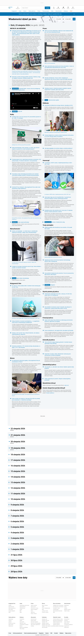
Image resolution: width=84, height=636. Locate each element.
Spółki (43, 606)
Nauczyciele (22, 621)
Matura (21, 625)
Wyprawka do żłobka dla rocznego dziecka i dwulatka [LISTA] (59, 105)
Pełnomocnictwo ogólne (53, 100)
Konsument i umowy (34, 608)
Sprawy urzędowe (34, 609)
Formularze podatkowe (68, 624)
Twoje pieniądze (45, 11)
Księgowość (14, 11)
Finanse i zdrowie (45, 612)
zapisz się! (66, 385)
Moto (52, 11)
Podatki (10, 605)
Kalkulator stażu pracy (46, 624)
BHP (20, 610)
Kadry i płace (11, 624)
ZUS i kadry (11, 609)
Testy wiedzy (22, 628)
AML (54, 612)
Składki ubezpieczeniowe (57, 621)
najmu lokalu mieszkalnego (23, 278)
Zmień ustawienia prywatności (30, 633)
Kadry (20, 11)
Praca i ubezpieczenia (46, 608)
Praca (32, 610)
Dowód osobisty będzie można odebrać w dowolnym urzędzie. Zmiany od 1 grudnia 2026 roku (40, 14)
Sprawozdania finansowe (57, 610)
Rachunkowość (11, 606)
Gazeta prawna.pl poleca (51, 291)
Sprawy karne (33, 606)
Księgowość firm (15, 283)
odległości (52, 285)
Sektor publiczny (32, 11)
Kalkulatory (44, 617)
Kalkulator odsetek (45, 623)
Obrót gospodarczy (12, 608)
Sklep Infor (33, 612)
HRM (21, 612)
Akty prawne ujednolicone (35, 624)
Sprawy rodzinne (34, 605)
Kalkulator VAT (44, 621)
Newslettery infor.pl (49, 383)
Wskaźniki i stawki (57, 617)
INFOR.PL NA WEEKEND (18, 28)
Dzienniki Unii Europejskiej (35, 623)
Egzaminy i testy (23, 623)
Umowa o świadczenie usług (58, 222)
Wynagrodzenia (22, 606)
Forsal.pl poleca (48, 318)
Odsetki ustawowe (56, 624)
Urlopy (21, 609)
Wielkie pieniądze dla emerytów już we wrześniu (53, 257)
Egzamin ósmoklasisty (24, 627)
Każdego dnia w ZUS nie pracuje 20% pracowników (21, 144)
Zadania (10, 621)
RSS (51, 633)
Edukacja (66, 11)
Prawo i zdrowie (34, 613)
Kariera (47, 633)
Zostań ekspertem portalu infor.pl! (54, 388)
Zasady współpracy (50, 392)
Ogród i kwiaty (66, 610)
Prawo (39, 11)
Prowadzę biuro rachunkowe (58, 606)
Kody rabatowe (67, 621)
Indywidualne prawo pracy (24, 605)
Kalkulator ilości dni (45, 620)
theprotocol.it (66, 625)
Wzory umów (66, 623)
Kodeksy (32, 625)
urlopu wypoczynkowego (23, 222)
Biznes (25, 11)
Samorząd (46, 160)
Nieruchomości (59, 11)
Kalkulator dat (44, 619)
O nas (10, 633)
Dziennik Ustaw (33, 619)
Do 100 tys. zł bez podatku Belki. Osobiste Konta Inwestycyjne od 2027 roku (25, 318)
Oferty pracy (66, 627)
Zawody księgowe (12, 610)
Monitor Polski (33, 620)
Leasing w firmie (45, 610)
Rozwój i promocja (12, 623)
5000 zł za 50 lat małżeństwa (50, 63)
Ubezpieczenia (22, 608)
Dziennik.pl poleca (49, 340)
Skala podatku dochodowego (58, 625)
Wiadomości (66, 605)
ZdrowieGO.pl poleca (49, 365)
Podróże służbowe (56, 623)
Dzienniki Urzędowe (34, 621)
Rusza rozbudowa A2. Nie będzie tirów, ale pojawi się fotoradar (59, 330)
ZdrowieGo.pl (66, 619)
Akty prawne (33, 617)
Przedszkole (22, 619)
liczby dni (20, 111)
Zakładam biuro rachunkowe (58, 605)
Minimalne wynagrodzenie (58, 620)
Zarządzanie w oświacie (24, 624)
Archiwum (66, 620)
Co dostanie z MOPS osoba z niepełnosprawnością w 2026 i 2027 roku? (58, 194)
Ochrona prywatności (17, 633)
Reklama (61, 633)
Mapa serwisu (68, 633)
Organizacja (11, 619)
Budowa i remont (67, 609)
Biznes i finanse (45, 605)
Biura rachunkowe (57, 603)
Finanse (65, 608)
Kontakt (56, 633)
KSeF (71, 11)
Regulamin (41, 633)
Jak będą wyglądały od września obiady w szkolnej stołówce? (59, 148)
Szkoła (21, 620)
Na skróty (66, 617)
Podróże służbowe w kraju (58, 619)
